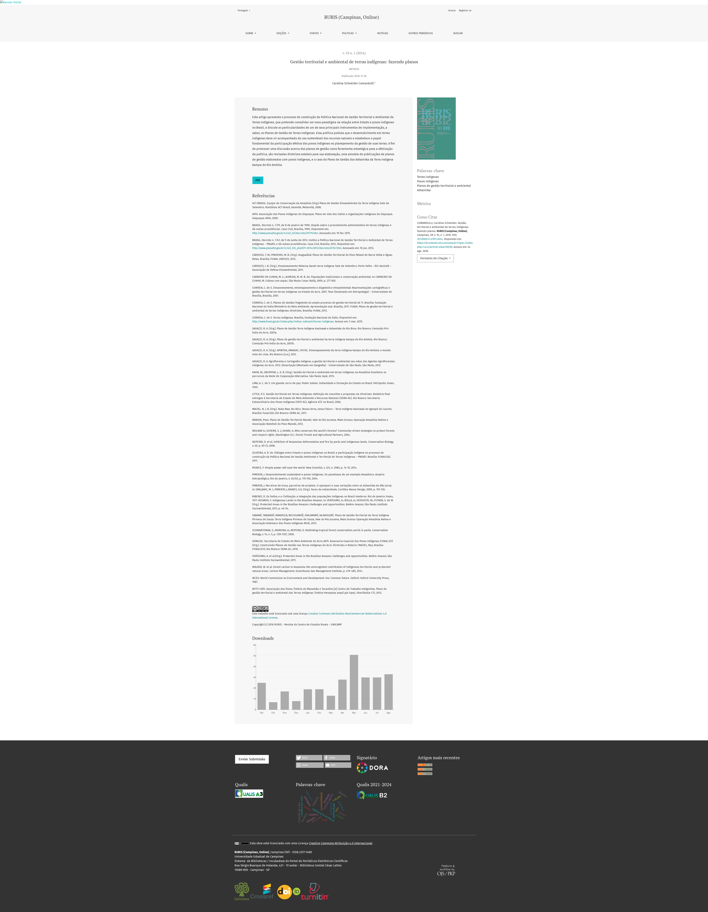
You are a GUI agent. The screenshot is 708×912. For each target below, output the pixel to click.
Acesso (452, 10)
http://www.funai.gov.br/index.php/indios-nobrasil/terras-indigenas (293, 321)
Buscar (458, 33)
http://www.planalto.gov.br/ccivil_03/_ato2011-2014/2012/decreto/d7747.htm (296, 248)
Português (245, 10)
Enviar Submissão (252, 759)
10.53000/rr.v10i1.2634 (430, 239)
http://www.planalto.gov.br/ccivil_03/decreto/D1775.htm (285, 233)
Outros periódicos (421, 33)
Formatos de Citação (434, 258)
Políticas (348, 33)
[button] (309, 757)
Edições (282, 33)
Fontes (315, 33)
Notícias (382, 33)
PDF (257, 180)
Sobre (249, 33)
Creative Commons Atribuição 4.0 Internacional (340, 843)
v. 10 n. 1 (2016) (354, 53)
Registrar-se (465, 10)
